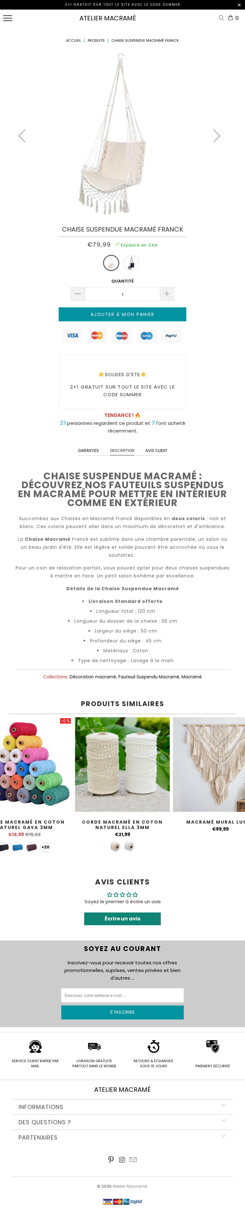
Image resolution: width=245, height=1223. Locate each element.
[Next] (215, 136)
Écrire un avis (122, 918)
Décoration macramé (93, 677)
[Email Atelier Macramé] (133, 1160)
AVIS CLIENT (156, 450)
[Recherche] (222, 18)
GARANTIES (88, 450)
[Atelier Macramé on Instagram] (122, 1160)
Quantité (122, 281)
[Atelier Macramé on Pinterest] (111, 1160)
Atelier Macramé (107, 18)
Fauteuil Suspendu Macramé (148, 677)
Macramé (192, 677)
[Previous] (23, 136)
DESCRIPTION (122, 450)
